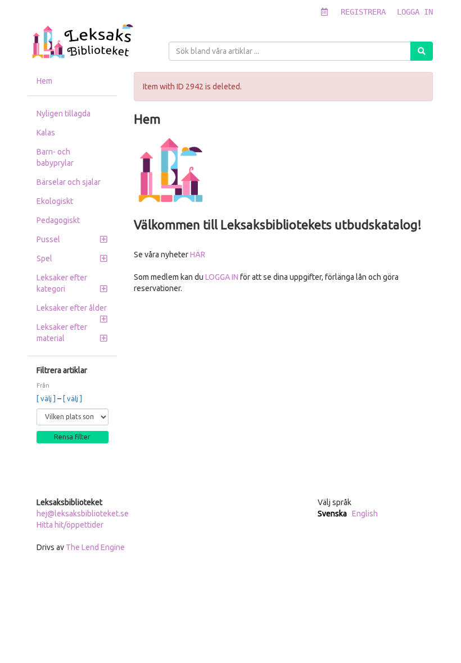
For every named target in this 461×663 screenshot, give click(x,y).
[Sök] (421, 51)
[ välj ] (47, 398)
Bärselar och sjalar (69, 182)
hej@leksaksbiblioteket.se (83, 513)
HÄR (197, 254)
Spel (44, 258)
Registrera (363, 11)
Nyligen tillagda (64, 113)
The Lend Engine (95, 547)
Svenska (332, 513)
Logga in (415, 11)
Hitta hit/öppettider (70, 524)
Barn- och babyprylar (55, 157)
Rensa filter (72, 437)
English (365, 513)
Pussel (48, 239)
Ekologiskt (55, 201)
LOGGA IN (221, 277)
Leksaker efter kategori (62, 283)
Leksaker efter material (62, 333)
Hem (44, 80)
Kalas (46, 132)
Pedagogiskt (58, 220)
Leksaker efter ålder (72, 307)
